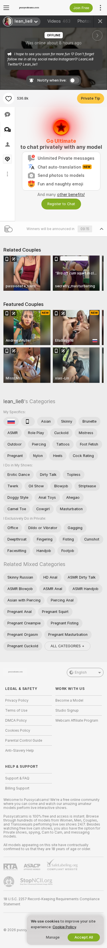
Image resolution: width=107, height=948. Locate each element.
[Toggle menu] (6, 7)
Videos (58, 21)
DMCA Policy (16, 721)
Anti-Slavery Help (19, 751)
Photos (89, 21)
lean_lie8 (13, 401)
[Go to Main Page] (33, 8)
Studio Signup (67, 710)
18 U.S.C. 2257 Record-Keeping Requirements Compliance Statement (51, 901)
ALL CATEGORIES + (67, 646)
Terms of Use (16, 710)
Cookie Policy (64, 927)
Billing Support (17, 788)
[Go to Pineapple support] (9, 881)
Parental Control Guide (23, 741)
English (81, 672)
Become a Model (69, 700)
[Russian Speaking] (11, 421)
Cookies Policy (17, 731)
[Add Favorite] (8, 98)
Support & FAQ (17, 778)
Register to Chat (61, 204)
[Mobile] (28, 421)
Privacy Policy (17, 700)
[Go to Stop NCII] (37, 881)
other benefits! (71, 194)
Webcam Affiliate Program (76, 721)
